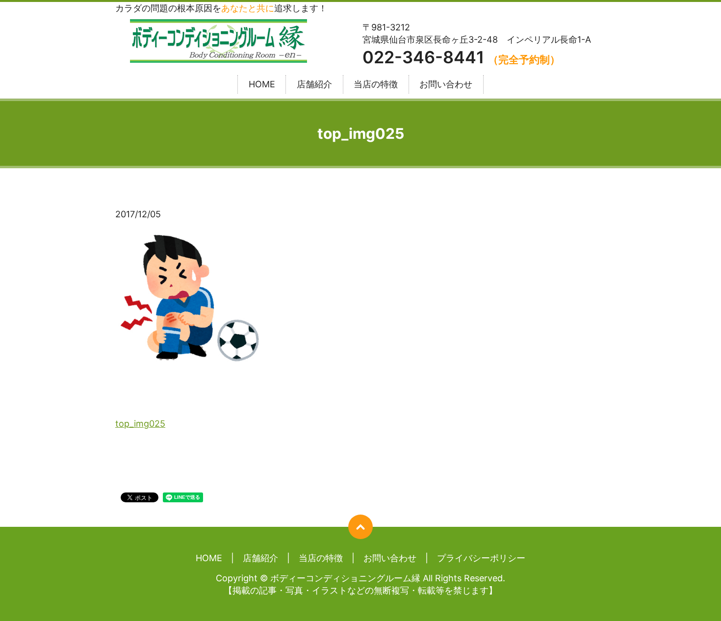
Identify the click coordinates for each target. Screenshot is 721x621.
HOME (262, 84)
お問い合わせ (445, 84)
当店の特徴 (376, 84)
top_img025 (140, 423)
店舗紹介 (314, 84)
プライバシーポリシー (481, 558)
